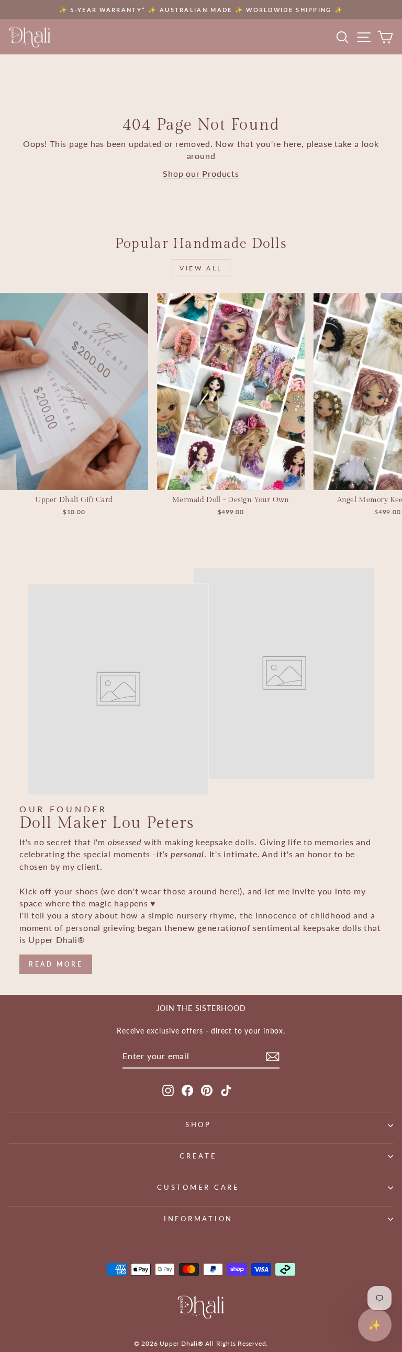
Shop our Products (201, 173)
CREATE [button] (198, 1156)
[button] (375, 1325)
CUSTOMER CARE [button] (198, 1187)
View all (201, 268)
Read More (56, 964)
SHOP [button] (198, 1125)
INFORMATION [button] (198, 1219)
